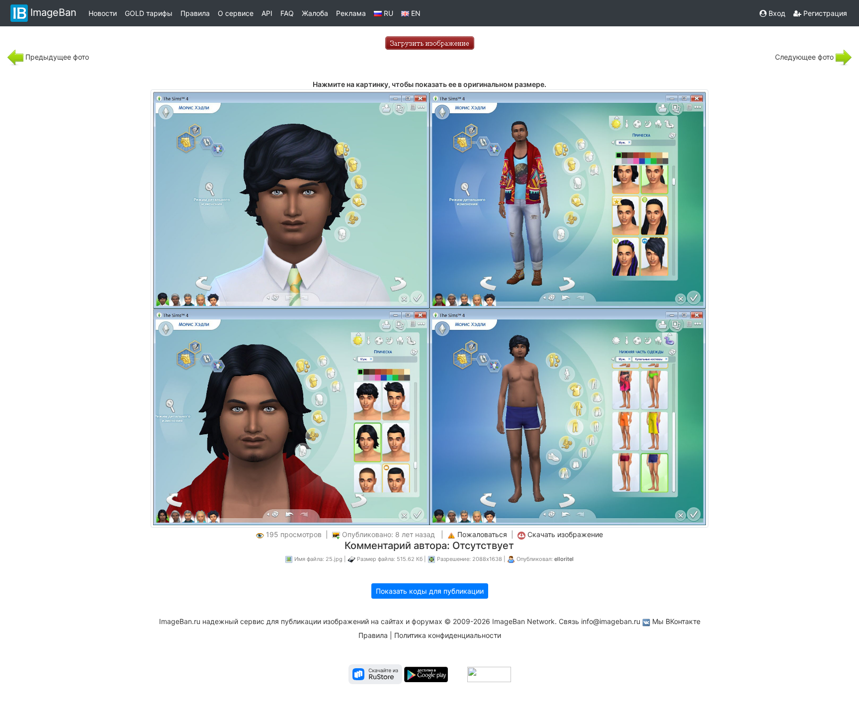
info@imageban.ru (610, 621)
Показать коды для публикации (430, 591)
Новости (102, 13)
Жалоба (315, 13)
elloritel (564, 558)
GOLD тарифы (148, 13)
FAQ (287, 13)
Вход (776, 13)
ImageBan (53, 12)
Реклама (351, 13)
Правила (195, 13)
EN (415, 13)
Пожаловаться (482, 534)
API (266, 13)
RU (387, 13)
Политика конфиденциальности (447, 635)
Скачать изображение (565, 534)
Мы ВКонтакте (676, 621)
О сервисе (236, 13)
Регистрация (824, 13)
